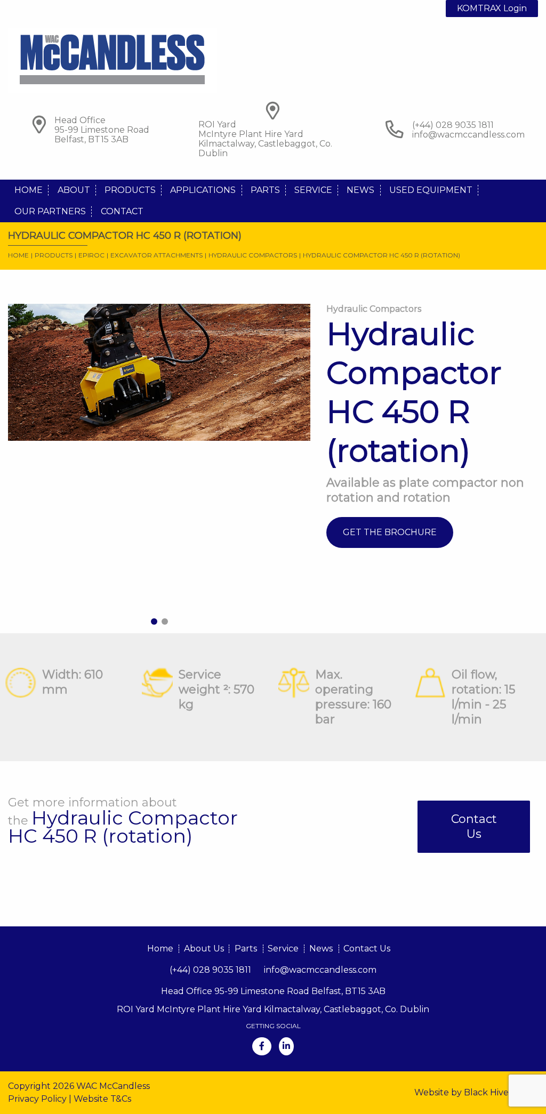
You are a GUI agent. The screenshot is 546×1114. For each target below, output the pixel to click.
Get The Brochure (390, 532)
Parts (265, 190)
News (360, 190)
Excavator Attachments (156, 255)
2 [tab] (165, 621)
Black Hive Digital (501, 1092)
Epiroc (91, 255)
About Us (204, 948)
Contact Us (474, 826)
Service (313, 190)
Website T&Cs (102, 1099)
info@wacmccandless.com (468, 135)
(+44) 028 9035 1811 (210, 970)
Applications (203, 190)
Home (28, 190)
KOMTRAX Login (492, 8)
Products (130, 190)
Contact (122, 211)
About (74, 190)
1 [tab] (154, 621)
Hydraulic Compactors (252, 255)
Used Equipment (430, 190)
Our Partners (50, 211)
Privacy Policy (37, 1099)
